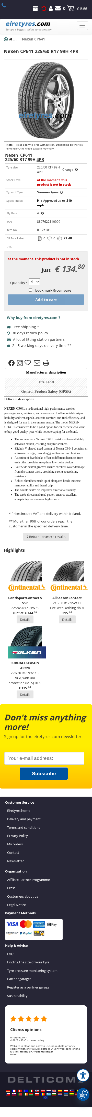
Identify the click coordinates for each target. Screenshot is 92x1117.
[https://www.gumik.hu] (31, 1094)
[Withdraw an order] (44, 8)
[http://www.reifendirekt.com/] (45, 1097)
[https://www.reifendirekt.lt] (72, 1094)
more (13, 1054)
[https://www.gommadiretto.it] (31, 1091)
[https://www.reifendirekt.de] (8, 1091)
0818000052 (6, 5)
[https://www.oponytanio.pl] (37, 1094)
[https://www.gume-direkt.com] (72, 1091)
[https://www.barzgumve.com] (54, 1094)
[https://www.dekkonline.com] (37, 1091)
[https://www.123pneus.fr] (14, 1091)
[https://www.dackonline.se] (26, 1091)
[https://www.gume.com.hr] (60, 1094)
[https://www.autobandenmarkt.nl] (49, 1091)
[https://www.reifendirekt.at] (66, 1091)
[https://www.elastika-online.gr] (49, 1094)
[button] (83, 1075)
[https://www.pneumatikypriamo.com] (14, 1094)
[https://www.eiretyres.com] (26, 1094)
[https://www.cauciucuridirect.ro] (43, 1094)
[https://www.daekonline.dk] (43, 1091)
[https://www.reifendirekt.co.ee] (66, 1094)
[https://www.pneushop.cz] (8, 1094)
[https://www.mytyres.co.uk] (54, 1091)
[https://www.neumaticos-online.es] (60, 1091)
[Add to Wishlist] (28, 363)
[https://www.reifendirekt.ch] (20, 1091)
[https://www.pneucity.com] (20, 1094)
